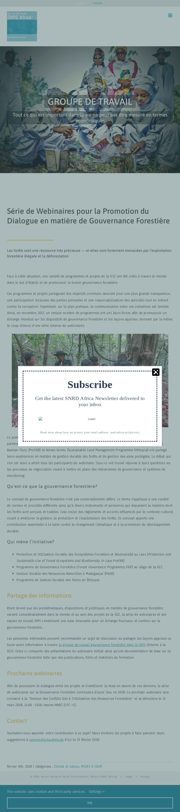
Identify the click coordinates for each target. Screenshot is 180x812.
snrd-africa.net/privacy (125, 432)
